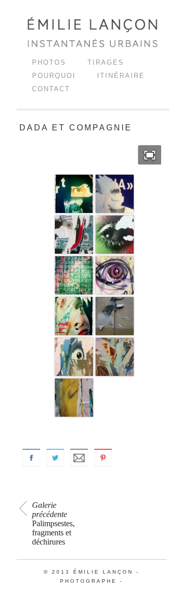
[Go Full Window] (149, 155)
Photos (49, 62)
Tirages (105, 62)
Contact (51, 89)
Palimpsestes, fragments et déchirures (53, 523)
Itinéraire (121, 75)
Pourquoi (54, 75)
